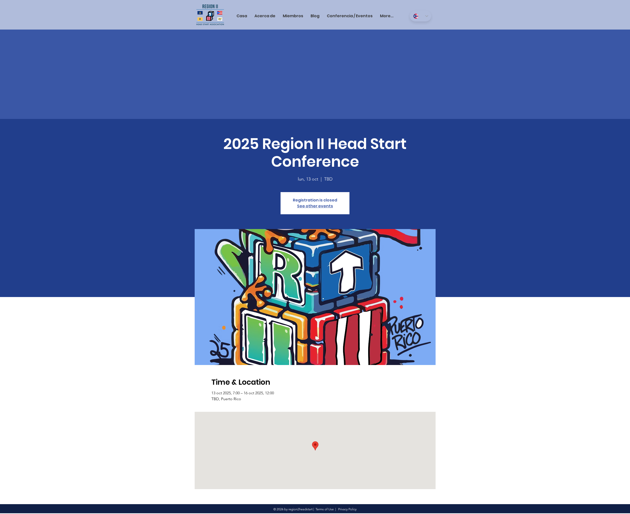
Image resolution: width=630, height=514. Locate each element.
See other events (315, 206)
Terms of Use (324, 509)
